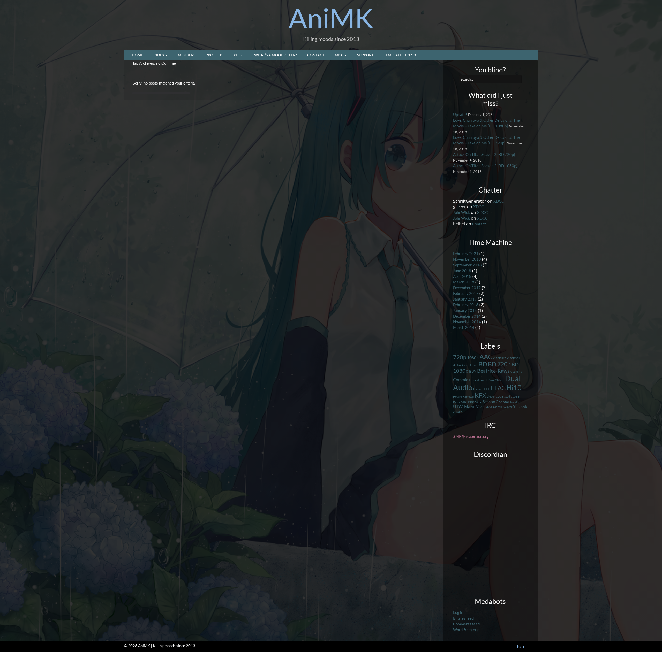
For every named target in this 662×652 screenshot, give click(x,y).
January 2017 (465, 299)
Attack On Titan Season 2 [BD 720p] (484, 154)
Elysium (478, 389)
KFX (480, 395)
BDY (472, 371)
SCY (478, 402)
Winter (507, 407)
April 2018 (462, 276)
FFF (487, 389)
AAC (485, 356)
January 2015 (465, 310)
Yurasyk (520, 406)
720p (459, 357)
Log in (458, 612)
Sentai (504, 402)
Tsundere (515, 402)
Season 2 (490, 401)
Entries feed (463, 618)
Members (186, 55)
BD (482, 364)
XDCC (239, 55)
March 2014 (463, 327)
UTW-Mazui (464, 406)
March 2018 (463, 282)
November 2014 (467, 322)
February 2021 (465, 253)
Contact (316, 55)
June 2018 (462, 271)
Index (158, 55)
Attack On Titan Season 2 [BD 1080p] (485, 166)
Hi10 (514, 387)
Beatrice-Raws (493, 371)
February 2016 (465, 305)
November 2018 (467, 259)
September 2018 (467, 265)
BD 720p (499, 364)
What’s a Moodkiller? (275, 55)
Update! (460, 114)
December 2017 (467, 288)
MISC (339, 55)
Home (137, 55)
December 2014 (467, 316)
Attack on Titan (465, 365)
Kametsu (468, 396)
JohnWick (461, 212)
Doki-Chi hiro (496, 380)
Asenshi (513, 358)
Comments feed (466, 624)
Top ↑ (522, 646)
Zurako (457, 411)
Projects (214, 55)
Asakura (499, 358)
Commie (460, 379)
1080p (473, 357)
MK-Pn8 (467, 402)
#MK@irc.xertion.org (471, 436)
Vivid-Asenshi (494, 407)
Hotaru (457, 396)
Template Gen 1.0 (400, 55)
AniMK (331, 17)
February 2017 (465, 293)
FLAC (498, 388)
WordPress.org (466, 629)
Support (365, 55)
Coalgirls (516, 371)
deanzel (482, 380)
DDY (473, 380)
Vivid (480, 406)
